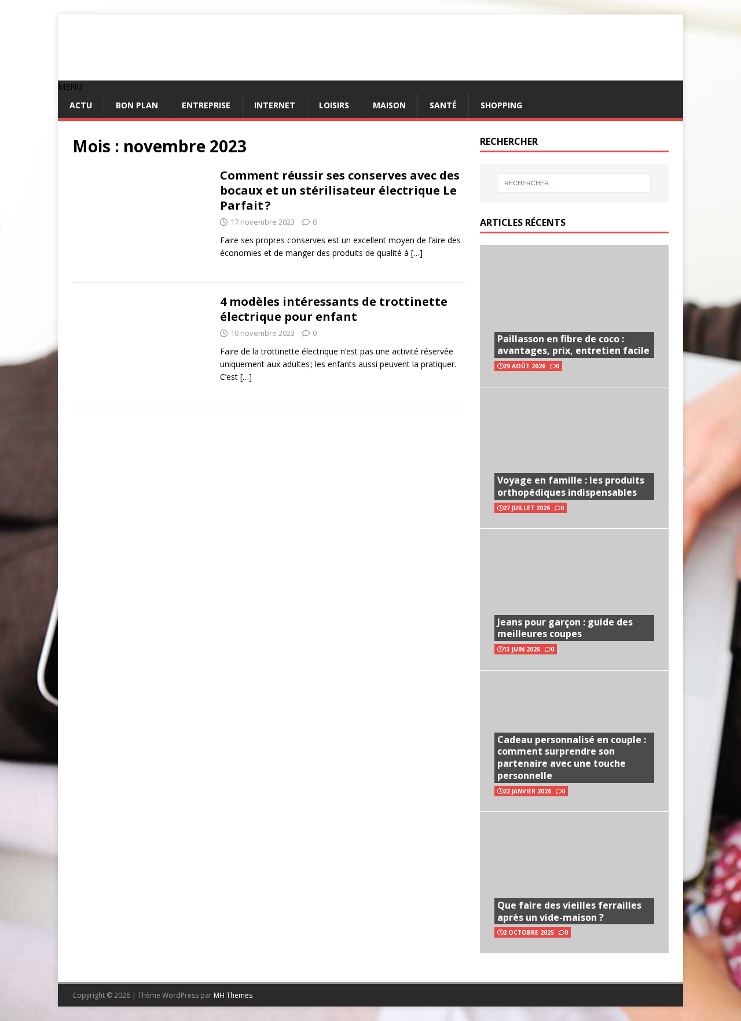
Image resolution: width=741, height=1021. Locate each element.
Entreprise (206, 105)
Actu (80, 105)
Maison (389, 105)
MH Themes (233, 995)
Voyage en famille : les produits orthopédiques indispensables (570, 486)
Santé (443, 105)
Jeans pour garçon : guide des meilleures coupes (565, 628)
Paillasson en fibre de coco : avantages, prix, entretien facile (573, 344)
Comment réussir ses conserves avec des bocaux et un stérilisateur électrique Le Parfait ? (340, 190)
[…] (417, 252)
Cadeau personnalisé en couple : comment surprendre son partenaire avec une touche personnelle (571, 757)
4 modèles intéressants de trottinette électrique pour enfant (333, 309)
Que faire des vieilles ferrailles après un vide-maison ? (569, 911)
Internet (274, 105)
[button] (70, 86)
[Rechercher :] (574, 183)
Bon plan (137, 105)
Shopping (501, 105)
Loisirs (334, 105)
